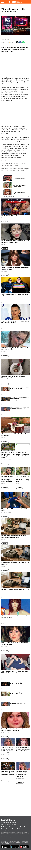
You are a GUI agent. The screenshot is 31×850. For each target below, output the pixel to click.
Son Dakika (4, 826)
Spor (2, 828)
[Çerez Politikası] (4, 842)
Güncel (10, 826)
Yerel (13, 828)
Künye (15, 824)
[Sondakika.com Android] (15, 846)
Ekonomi (22, 826)
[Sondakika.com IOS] (5, 846)
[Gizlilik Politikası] (12, 841)
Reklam (8, 824)
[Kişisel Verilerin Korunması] (14, 842)
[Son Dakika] (15, 2)
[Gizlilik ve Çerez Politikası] (22, 841)
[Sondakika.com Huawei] (24, 846)
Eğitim (16, 152)
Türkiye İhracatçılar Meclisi (9, 78)
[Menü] (2, 2)
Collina (26, 137)
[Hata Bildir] (7, 843)
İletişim (11, 824)
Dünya (16, 826)
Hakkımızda (3, 824)
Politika (19, 828)
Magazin (8, 828)
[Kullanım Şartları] (4, 841)
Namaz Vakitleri (5, 830)
